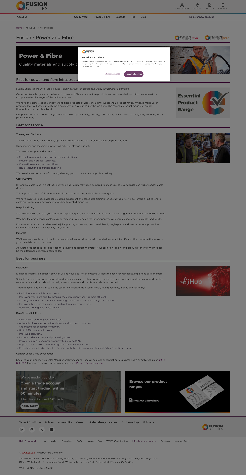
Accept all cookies (134, 74)
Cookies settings (112, 74)
